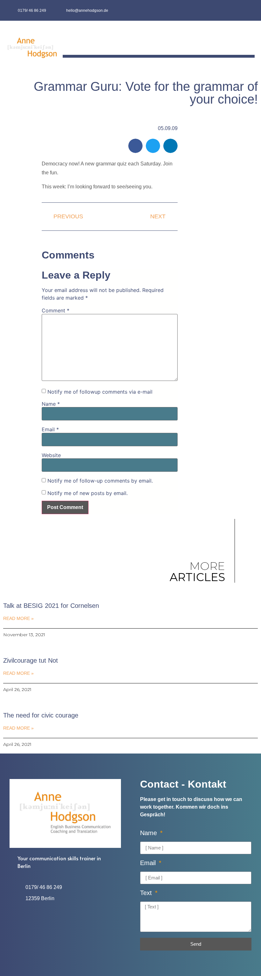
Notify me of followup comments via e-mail (99, 391)
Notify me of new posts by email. (87, 493)
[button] (250, 40)
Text (147, 893)
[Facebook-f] (236, 10)
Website (51, 455)
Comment (55, 310)
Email (50, 429)
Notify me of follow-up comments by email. (100, 480)
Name (51, 403)
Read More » (18, 618)
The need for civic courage (40, 715)
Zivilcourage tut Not (30, 660)
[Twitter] (248, 10)
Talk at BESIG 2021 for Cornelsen (51, 605)
